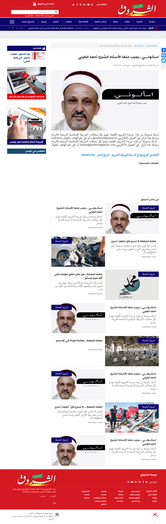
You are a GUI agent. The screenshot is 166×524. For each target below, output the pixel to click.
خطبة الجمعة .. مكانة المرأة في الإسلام (79, 340)
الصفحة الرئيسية (151, 45)
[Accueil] (35, 479)
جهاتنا (127, 22)
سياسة (152, 22)
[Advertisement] (26, 193)
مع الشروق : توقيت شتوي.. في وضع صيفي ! (20, 57)
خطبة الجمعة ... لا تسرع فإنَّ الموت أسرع (78, 406)
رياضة (115, 22)
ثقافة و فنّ (152, 494)
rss (80, 4)
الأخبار (151, 28)
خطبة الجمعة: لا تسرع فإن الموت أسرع (133, 241)
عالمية (56, 22)
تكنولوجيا (85, 491)
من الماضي (135, 501)
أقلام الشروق (151, 491)
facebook (77, 4)
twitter (73, 4)
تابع (54, 503)
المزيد (12, 22)
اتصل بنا (27, 15)
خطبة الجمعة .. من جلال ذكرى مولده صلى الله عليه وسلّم (78, 276)
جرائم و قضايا (101, 22)
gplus (84, 4)
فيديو (44, 22)
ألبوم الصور (135, 491)
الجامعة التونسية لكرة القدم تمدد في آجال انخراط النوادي (70, 28)
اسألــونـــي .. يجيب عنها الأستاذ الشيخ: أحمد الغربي (79, 210)
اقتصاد (69, 22)
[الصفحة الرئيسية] (138, 8)
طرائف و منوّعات (99, 497)
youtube (88, 4)
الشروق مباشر (28, 22)
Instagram (91, 4)
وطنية (139, 22)
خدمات (86, 494)
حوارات (103, 494)
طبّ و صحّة (119, 497)
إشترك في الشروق (45, 4)
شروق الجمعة (139, 45)
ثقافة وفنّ (83, 22)
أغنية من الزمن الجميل (100, 503)
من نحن (43, 496)
